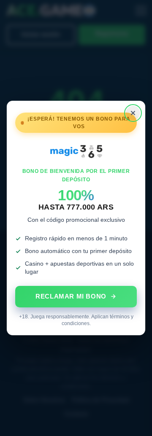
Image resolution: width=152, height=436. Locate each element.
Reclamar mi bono (70, 296)
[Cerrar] (133, 113)
